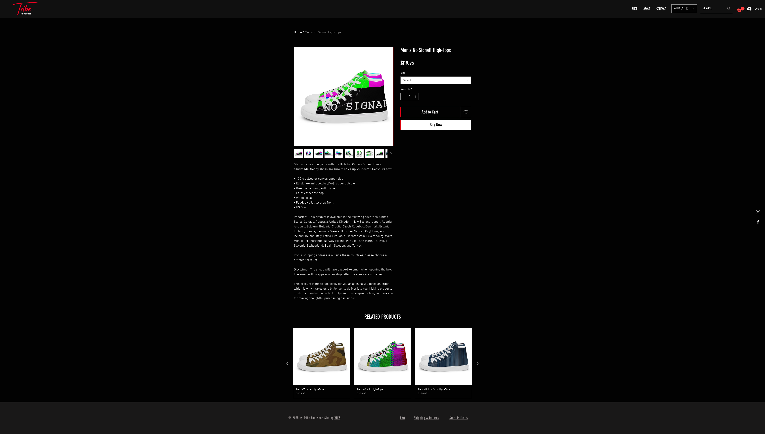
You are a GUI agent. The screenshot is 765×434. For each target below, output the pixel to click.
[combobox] (435, 80)
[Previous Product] (287, 363)
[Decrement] (403, 96)
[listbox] (684, 8)
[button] (684, 8)
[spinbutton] (409, 96)
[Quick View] (321, 356)
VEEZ (337, 418)
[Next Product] (477, 363)
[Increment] (415, 96)
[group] (382, 363)
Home (298, 32)
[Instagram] (758, 212)
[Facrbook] (758, 222)
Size (403, 73)
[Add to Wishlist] (466, 112)
